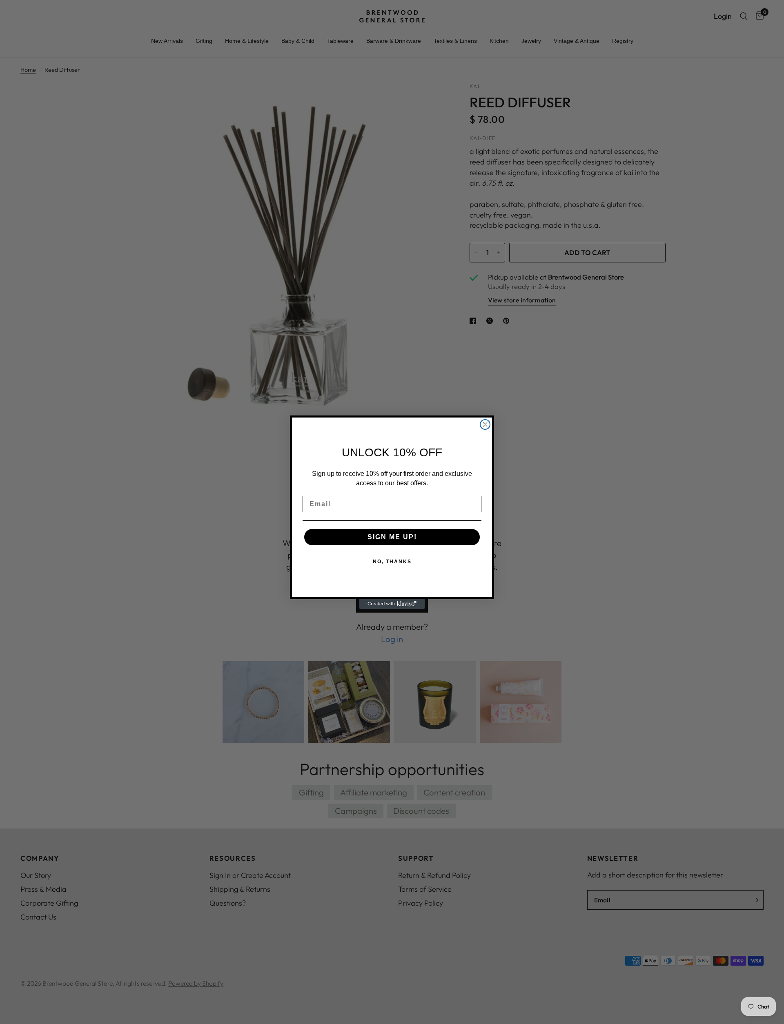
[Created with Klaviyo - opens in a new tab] (392, 604)
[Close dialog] (485, 424)
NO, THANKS (392, 561)
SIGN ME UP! (392, 536)
